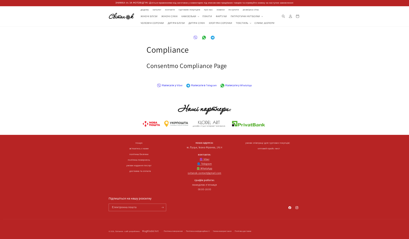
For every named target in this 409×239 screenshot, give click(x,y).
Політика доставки (243, 231)
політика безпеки (139, 154)
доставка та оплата (140, 171)
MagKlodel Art (150, 231)
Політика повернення (173, 231)
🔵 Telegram (204, 164)
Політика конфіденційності (198, 231)
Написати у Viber (172, 85)
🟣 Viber (204, 159)
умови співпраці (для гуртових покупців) (267, 142)
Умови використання (222, 231)
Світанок (119, 231)
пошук (138, 142)
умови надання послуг (138, 165)
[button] (190, 16)
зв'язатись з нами (139, 148)
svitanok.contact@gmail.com (204, 173)
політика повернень (139, 159)
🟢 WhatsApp (204, 168)
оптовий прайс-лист (269, 148)
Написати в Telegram (204, 85)
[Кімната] (162, 207)
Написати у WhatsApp (238, 85)
